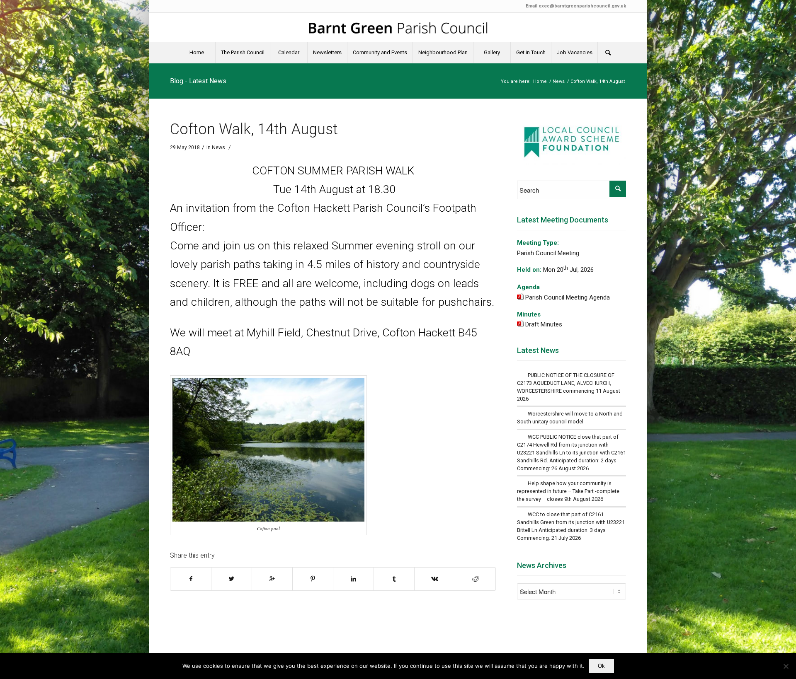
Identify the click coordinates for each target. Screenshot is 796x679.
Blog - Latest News (198, 81)
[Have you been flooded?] (6, 339)
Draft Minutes (543, 324)
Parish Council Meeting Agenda (567, 297)
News (559, 81)
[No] (785, 666)
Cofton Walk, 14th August (254, 129)
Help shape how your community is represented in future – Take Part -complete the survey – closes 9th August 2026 (568, 491)
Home (540, 81)
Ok (601, 666)
